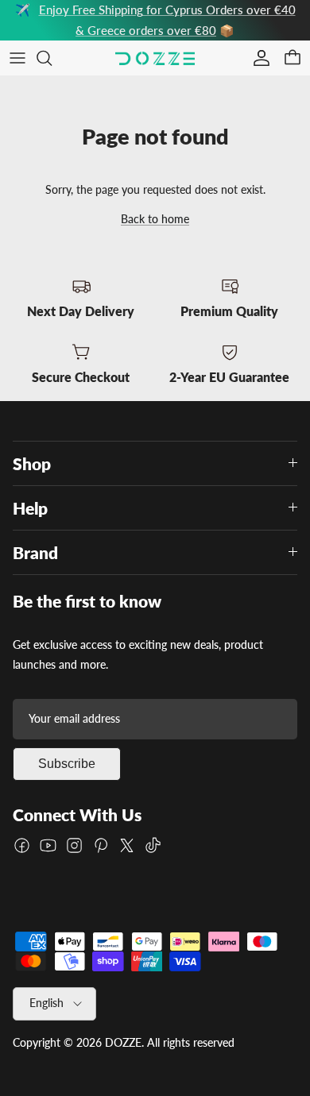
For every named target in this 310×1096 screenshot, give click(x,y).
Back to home (155, 219)
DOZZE (123, 1042)
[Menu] (17, 58)
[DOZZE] (155, 58)
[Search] (52, 58)
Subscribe (66, 763)
